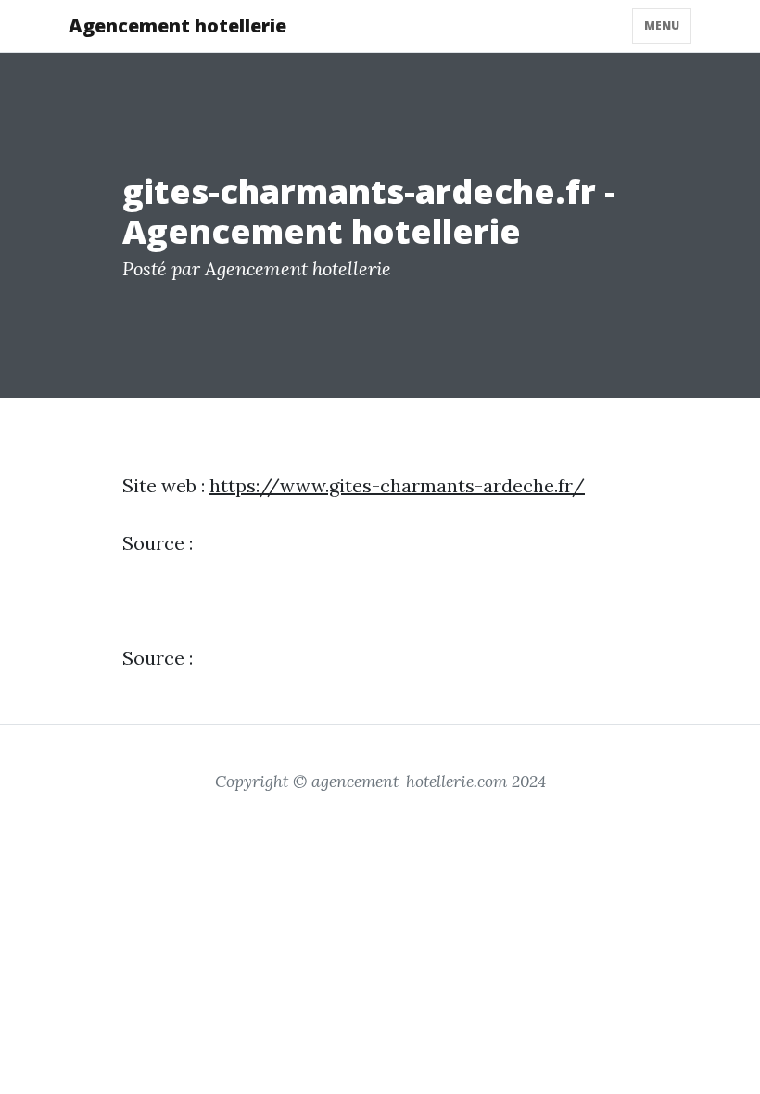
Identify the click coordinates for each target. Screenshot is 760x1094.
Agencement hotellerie (177, 25)
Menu (661, 25)
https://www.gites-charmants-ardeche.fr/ (397, 485)
